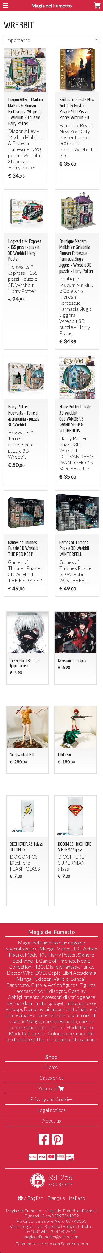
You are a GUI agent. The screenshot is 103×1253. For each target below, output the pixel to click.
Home (51, 1067)
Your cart (48, 1088)
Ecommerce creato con (51, 1243)
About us (51, 1121)
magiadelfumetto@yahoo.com (51, 1236)
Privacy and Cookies (51, 1099)
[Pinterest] (57, 1142)
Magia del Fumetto (51, 5)
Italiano (77, 1198)
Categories (51, 1078)
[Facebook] (44, 1142)
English (35, 1198)
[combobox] (51, 39)
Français (56, 1198)
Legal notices (51, 1110)
